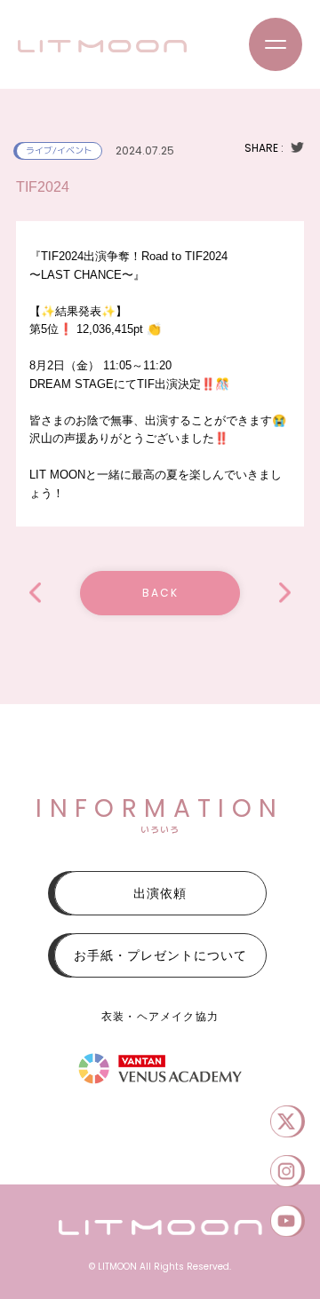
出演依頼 (160, 893)
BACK (160, 592)
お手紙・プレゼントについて (160, 955)
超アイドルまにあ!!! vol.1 (35, 592)
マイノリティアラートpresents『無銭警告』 (285, 592)
